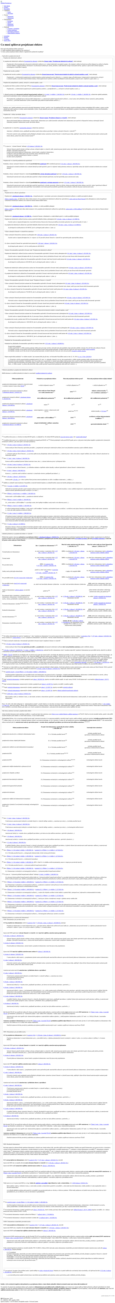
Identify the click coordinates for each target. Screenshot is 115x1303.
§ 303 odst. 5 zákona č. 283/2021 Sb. (47, 243)
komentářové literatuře (80, 662)
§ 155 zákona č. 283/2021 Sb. (34, 146)
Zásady (9, 22)
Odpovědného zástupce (13, 33)
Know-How (7, 40)
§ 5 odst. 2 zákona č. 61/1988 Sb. (16, 524)
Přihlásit (3, 3)
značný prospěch (90, 349)
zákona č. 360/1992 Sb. (44, 951)
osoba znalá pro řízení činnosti (77, 199)
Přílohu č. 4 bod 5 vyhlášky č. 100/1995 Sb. (19, 499)
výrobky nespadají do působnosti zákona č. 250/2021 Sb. (102, 597)
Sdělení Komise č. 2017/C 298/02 (83, 1209)
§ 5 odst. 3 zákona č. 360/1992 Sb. (12, 973)
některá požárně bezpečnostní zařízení (67, 690)
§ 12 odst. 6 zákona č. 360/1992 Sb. (16, 842)
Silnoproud (10, 16)
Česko (9, 12)
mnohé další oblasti (81, 437)
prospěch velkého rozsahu (79, 351)
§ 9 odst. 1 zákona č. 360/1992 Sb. (16, 470)
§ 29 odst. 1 (16, 479)
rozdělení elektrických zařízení (44, 373)
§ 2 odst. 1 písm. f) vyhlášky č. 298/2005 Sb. (19, 513)
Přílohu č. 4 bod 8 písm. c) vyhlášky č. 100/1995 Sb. (21, 493)
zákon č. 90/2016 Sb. (38, 679)
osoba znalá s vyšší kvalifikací (74, 209)
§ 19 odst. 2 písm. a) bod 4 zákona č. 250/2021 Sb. (20, 451)
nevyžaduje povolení (81, 538)
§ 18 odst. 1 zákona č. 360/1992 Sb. (12, 982)
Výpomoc (6, 39)
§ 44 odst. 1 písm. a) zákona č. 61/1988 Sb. (67, 219)
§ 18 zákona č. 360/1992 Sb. (14, 830)
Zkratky (6, 7)
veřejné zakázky (19, 590)
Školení (6, 37)
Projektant (10, 21)
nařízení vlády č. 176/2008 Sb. (46, 1214)
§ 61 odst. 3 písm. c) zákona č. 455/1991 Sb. (80, 313)
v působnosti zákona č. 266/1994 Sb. (22, 206)
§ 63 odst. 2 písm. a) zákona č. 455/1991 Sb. (80, 273)
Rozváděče (7, 9)
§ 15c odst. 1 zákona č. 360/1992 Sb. (74, 182)
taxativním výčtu (85, 636)
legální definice (17, 637)
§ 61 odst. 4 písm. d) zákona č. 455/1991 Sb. (75, 289)
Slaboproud (10, 18)
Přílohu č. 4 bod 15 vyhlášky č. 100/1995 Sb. (19, 505)
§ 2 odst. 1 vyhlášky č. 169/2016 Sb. (33, 650)
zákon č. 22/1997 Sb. (47, 684)
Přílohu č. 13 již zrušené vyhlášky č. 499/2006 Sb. (20, 850)
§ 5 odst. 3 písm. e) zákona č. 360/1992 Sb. (18, 824)
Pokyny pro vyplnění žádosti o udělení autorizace (65, 714)
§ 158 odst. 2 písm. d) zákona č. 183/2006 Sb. (49, 1035)
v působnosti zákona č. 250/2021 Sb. (22, 196)
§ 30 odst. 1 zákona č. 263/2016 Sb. (16, 476)
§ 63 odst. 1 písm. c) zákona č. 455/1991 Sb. (81, 327)
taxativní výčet (49, 564)
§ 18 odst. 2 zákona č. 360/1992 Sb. (12, 987)
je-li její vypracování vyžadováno (23, 577)
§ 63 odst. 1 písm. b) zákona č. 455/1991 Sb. (78, 297)
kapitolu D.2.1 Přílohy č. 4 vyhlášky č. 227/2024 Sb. (49, 868)
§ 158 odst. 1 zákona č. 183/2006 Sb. (73, 596)
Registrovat (8, 3)
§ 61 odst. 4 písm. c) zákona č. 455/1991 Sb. (78, 259)
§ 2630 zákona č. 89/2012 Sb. (80, 1183)
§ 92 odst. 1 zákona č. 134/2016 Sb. (13, 650)
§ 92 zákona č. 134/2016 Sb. (101, 662)
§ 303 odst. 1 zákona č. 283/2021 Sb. (47, 234)
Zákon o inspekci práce (11, 199)
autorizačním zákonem (26, 128)
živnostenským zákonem (30, 61)
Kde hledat (7, 6)
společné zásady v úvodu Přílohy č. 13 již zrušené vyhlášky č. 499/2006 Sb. (26, 672)
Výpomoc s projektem (13, 28)
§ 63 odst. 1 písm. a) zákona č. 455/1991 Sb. (80, 267)
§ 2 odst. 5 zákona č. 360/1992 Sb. (12, 960)
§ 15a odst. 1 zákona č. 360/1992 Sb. (70, 164)
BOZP (22, 386)
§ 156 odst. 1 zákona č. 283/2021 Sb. (76, 551)
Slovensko (10, 13)
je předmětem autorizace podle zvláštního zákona (101, 551)
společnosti (43, 164)
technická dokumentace (13, 679)
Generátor (6, 36)
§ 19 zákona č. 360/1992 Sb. (14, 836)
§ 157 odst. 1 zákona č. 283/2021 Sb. (48, 551)
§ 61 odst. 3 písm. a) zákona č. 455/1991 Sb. (79, 253)
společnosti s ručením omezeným (49, 182)
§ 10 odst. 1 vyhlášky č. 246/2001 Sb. (80, 94)
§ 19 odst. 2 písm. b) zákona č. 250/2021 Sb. (18, 445)
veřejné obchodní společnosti (48, 174)
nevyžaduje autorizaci (98, 538)
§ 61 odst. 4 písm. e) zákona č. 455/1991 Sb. (85, 319)
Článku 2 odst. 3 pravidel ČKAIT (42, 1020)
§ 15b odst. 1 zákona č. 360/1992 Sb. (71, 174)
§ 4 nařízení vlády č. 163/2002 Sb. (48, 1217)
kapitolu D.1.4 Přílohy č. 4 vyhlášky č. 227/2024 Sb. (49, 850)
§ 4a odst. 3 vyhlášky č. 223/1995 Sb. (17, 486)
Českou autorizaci (12, 30)
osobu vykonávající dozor (46, 1270)
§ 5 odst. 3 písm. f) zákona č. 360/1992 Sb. (18, 818)
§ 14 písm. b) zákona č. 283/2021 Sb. (13, 943)
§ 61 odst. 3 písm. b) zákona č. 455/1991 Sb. (77, 283)
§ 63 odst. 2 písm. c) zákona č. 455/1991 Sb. (79, 333)
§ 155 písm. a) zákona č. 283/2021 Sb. (13, 935)
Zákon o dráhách (9, 209)
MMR (5, 654)
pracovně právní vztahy (66, 437)
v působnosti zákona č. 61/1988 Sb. (22, 216)
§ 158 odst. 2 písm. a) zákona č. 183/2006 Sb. (49, 923)
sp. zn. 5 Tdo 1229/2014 (84, 356)
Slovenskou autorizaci (13, 31)
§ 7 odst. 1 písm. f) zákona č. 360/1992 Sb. (18, 458)
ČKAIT (10, 654)
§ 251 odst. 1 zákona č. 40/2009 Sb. (54, 343)
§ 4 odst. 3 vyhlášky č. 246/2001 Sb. (54, 94)
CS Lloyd (103, 411)
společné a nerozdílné (42, 1183)
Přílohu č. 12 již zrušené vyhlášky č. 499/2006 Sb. (20, 862)
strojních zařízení (67, 687)
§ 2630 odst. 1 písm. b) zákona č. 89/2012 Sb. (18, 694)
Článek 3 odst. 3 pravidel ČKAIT (12, 1173)
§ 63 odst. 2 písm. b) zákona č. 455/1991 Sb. (76, 303)
